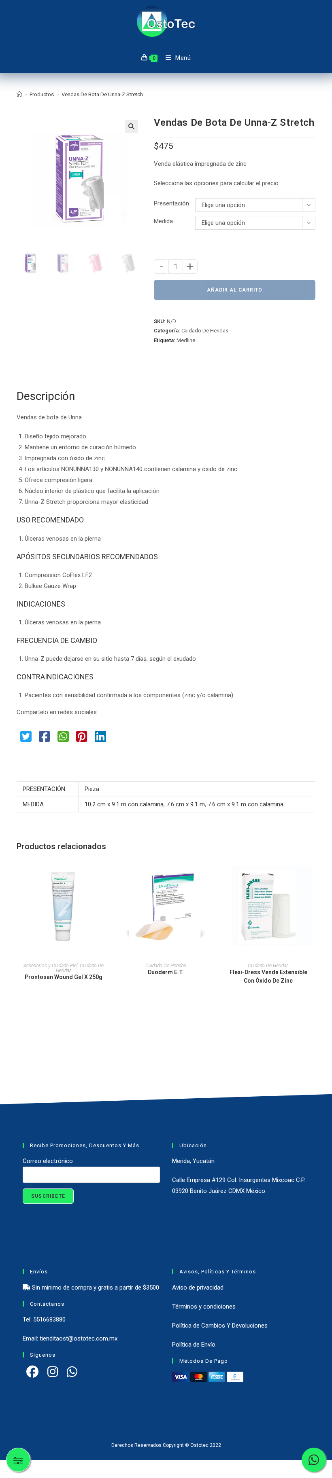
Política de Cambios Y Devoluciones (220, 1325)
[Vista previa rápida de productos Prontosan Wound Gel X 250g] (108, 872)
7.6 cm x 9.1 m (185, 804)
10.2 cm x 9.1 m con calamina (124, 804)
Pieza (92, 789)
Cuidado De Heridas (204, 331)
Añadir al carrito (234, 290)
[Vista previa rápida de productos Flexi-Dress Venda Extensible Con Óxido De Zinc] (313, 872)
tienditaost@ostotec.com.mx (78, 1338)
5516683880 (49, 1319)
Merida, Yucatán (193, 1161)
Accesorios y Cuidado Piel (50, 965)
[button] (131, 126)
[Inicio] (19, 94)
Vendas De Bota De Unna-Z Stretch (102, 94)
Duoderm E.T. (166, 972)
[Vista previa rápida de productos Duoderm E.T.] (210, 872)
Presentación (171, 203)
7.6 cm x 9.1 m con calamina (245, 804)
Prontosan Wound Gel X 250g (63, 977)
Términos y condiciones (204, 1306)
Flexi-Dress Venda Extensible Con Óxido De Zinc (268, 976)
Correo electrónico (48, 1161)
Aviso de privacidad (197, 1287)
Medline (186, 340)
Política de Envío (193, 1344)
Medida (163, 221)
